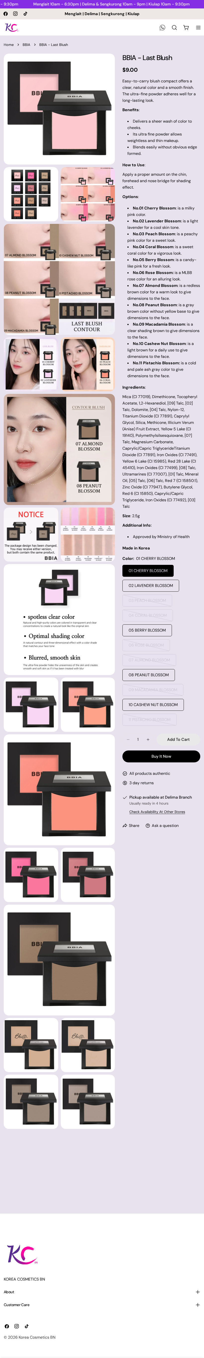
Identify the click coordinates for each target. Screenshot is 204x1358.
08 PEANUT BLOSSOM (149, 675)
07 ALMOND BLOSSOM (149, 661)
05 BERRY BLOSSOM (147, 630)
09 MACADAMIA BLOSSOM (153, 691)
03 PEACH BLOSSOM (148, 602)
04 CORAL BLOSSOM (148, 617)
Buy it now (161, 756)
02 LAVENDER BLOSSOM (151, 585)
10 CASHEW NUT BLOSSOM (153, 704)
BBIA (26, 44)
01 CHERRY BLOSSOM (148, 570)
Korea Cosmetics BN (37, 1337)
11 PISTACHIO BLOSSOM (149, 721)
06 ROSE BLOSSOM (148, 647)
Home (9, 44)
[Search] (174, 28)
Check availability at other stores (157, 812)
